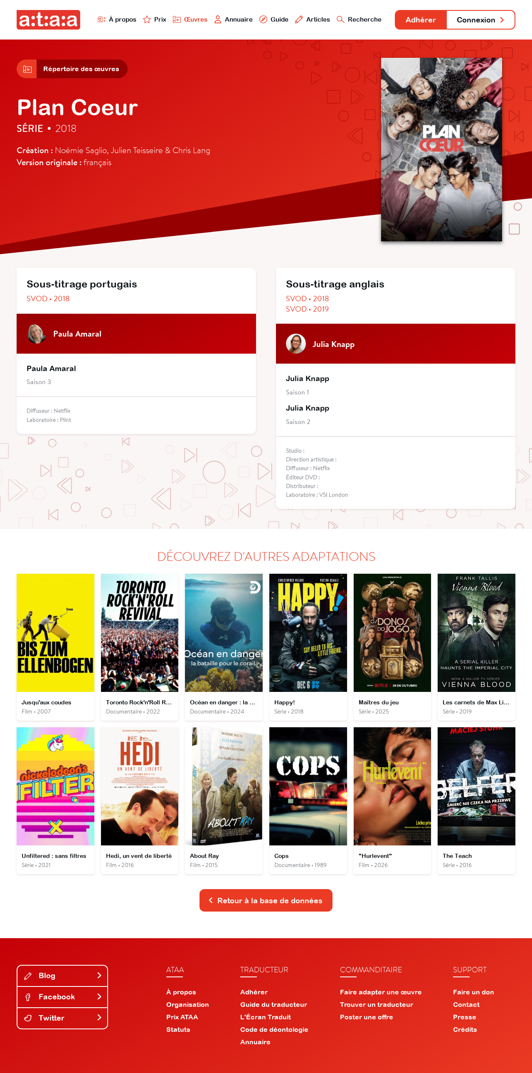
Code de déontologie (274, 1029)
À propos (122, 19)
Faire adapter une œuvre (381, 992)
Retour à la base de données (270, 900)
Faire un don (473, 992)
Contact (466, 1004)
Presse (464, 1017)
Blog (46, 975)
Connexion (476, 19)
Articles (318, 19)
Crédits (465, 1029)
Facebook (56, 996)
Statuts (178, 1029)
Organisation (187, 1004)
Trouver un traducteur (376, 1004)
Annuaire (239, 19)
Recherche (365, 19)
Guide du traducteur (273, 1004)
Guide (279, 19)
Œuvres (195, 19)
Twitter (50, 1018)
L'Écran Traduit (265, 1017)
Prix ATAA (182, 1017)
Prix (160, 19)
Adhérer (421, 19)
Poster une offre (366, 1017)
